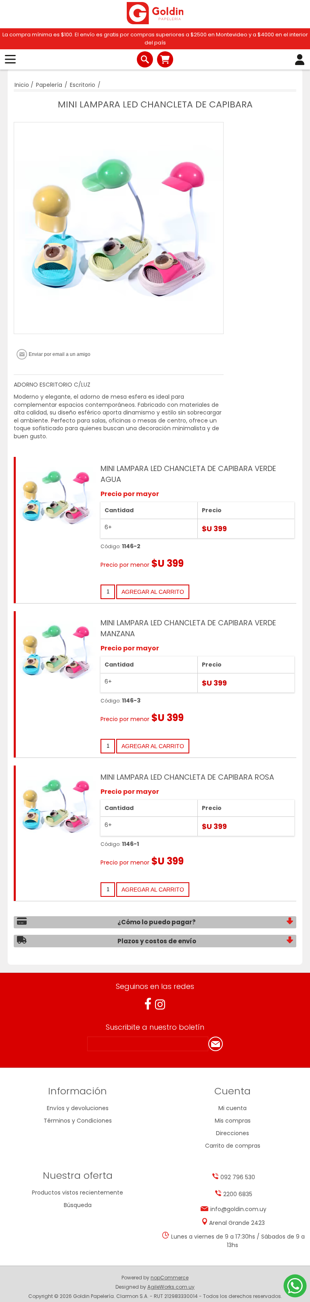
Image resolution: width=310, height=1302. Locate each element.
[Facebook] (148, 1004)
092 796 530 (237, 1177)
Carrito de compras (165, 59)
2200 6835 (237, 1194)
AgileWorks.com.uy (171, 1286)
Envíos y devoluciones (78, 1108)
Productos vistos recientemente (77, 1192)
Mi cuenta (232, 1108)
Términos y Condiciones (78, 1121)
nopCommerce (170, 1277)
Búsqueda (78, 1205)
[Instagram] (160, 1004)
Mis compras (233, 1121)
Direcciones (232, 1133)
